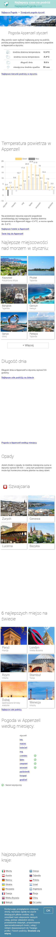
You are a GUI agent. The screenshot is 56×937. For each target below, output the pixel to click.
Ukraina (9, 884)
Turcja (32, 678)
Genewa (35, 518)
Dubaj (6, 700)
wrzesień (23, 767)
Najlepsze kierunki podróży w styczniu (19, 74)
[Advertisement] (28, 105)
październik (25, 772)
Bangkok (6, 305)
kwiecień (23, 747)
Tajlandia (37, 875)
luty (21, 739)
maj (21, 752)
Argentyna (37, 889)
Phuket (33, 277)
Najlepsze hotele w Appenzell (15, 229)
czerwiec (23, 756)
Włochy (5, 678)
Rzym (6, 675)
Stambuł (35, 675)
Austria (9, 875)
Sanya (5, 333)
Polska (36, 880)
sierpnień (23, 763)
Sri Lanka (37, 902)
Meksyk (9, 902)
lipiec (22, 760)
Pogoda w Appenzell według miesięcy (19, 442)
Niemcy (9, 880)
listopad (23, 776)
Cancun (34, 305)
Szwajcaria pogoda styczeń (33, 12)
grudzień (23, 780)
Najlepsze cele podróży (11, 709)
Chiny (35, 898)
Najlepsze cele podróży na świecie (17, 377)
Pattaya (34, 333)
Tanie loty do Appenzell (12, 233)
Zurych (6, 518)
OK (48, 910)
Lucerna (7, 546)
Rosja (35, 893)
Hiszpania (10, 889)
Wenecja (35, 702)
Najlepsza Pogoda (9, 12)
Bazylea (35, 546)
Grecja (36, 871)
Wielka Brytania (36, 650)
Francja (5, 650)
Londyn (34, 647)
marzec (23, 743)
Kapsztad (7, 277)
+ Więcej (28, 345)
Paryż (6, 647)
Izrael (35, 884)
